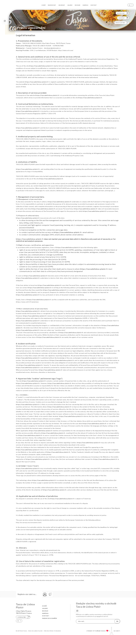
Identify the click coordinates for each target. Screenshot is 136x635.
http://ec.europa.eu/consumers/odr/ (29, 522)
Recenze (77, 5)
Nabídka (85, 5)
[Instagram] (5, 21)
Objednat (61, 5)
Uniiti (118, 631)
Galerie (69, 5)
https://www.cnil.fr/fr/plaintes (27, 302)
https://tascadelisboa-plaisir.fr (41, 66)
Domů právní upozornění (25, 25)
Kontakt (94, 5)
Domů (44, 5)
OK (117, 621)
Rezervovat (52, 5)
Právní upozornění (49, 618)
